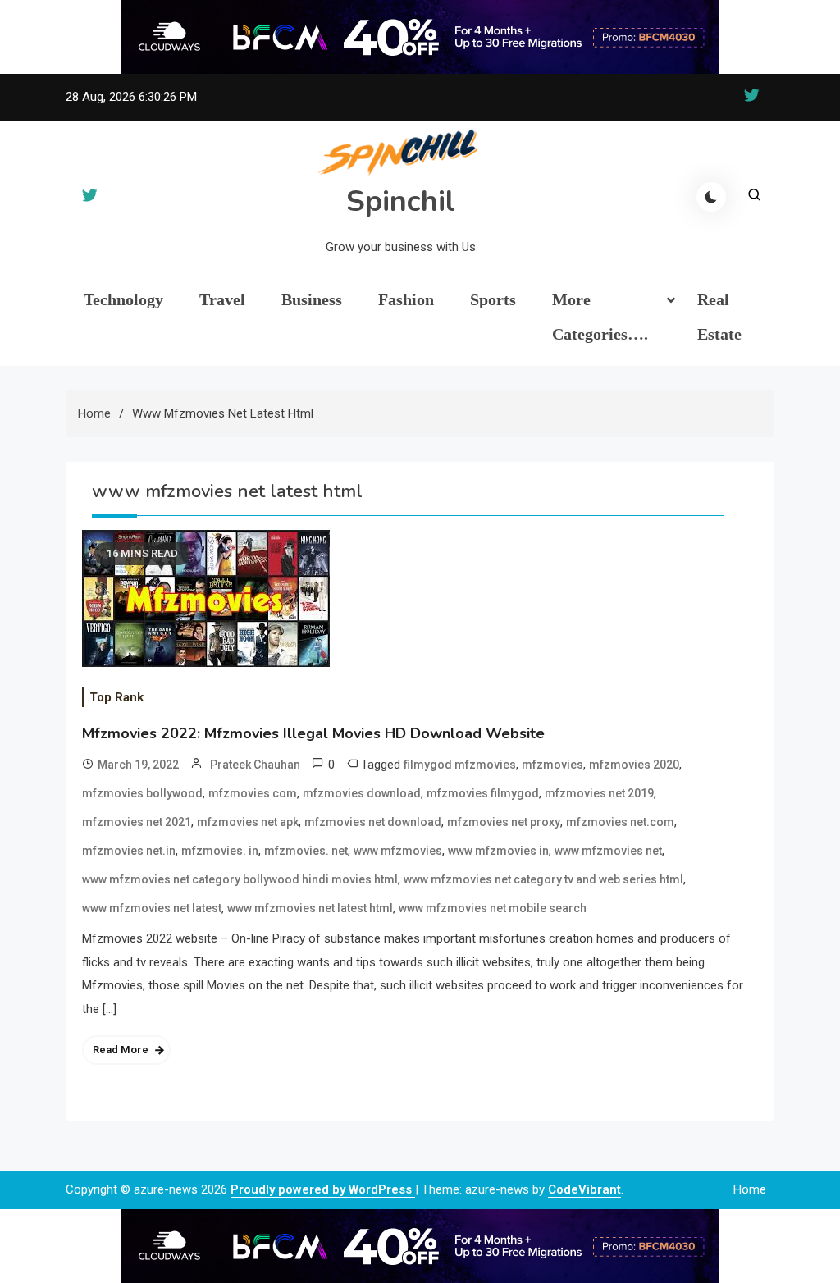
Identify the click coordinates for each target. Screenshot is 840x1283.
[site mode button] (711, 197)
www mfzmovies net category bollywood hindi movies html (240, 879)
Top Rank (116, 697)
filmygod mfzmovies (460, 764)
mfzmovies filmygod (483, 793)
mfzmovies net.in (129, 850)
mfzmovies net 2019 (599, 793)
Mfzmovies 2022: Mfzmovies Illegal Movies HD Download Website (313, 733)
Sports (493, 299)
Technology (123, 299)
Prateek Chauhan (255, 764)
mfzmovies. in (219, 850)
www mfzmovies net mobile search (493, 908)
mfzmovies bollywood (142, 793)
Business (311, 299)
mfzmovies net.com (620, 822)
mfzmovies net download (372, 822)
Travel (222, 299)
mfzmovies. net (306, 850)
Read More (120, 1049)
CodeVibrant (584, 1189)
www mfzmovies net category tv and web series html (543, 879)
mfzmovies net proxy (503, 822)
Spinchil (400, 201)
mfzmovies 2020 (634, 764)
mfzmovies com (252, 793)
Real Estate (719, 316)
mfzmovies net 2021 (136, 822)
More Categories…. (600, 316)
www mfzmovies (398, 850)
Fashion (406, 299)
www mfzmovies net (608, 850)
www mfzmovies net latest (151, 908)
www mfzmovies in (498, 850)
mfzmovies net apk (248, 822)
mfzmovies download (362, 793)
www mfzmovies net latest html (310, 908)
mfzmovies (552, 764)
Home (749, 1189)
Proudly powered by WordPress (323, 1189)
